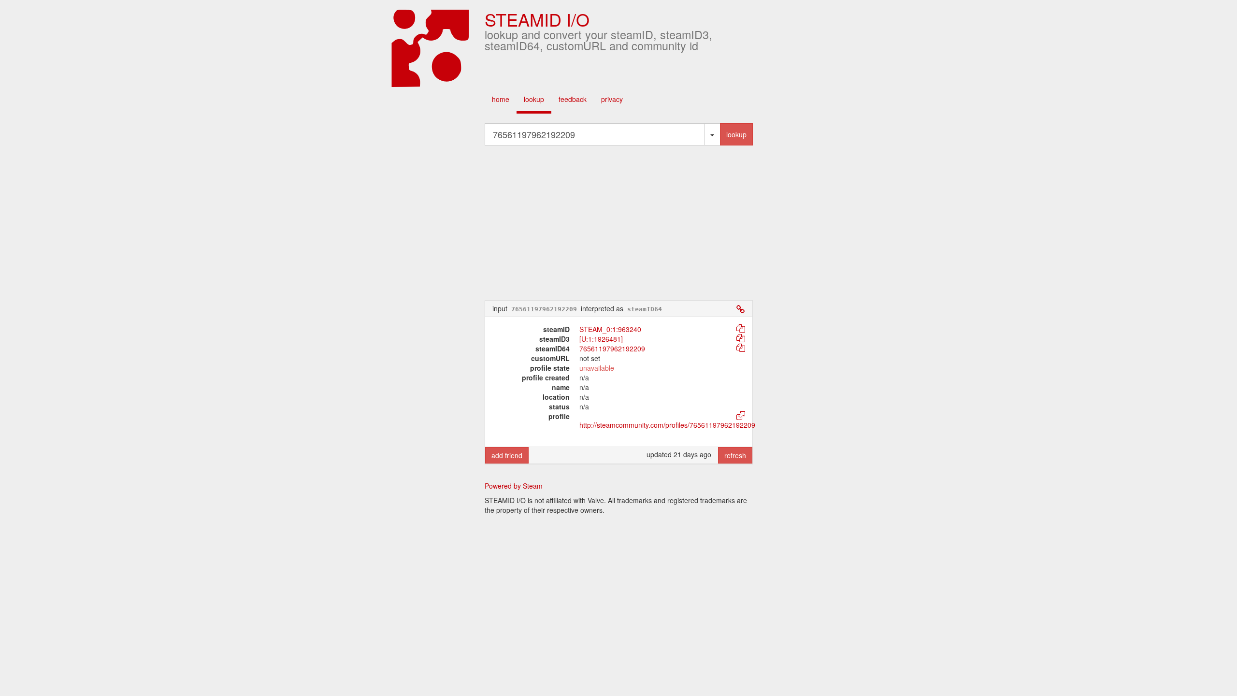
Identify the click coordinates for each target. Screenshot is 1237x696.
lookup (534, 99)
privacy (612, 99)
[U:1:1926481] (601, 339)
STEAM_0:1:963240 (610, 329)
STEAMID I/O (537, 19)
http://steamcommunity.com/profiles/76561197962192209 (667, 425)
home (500, 99)
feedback (573, 99)
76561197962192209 (612, 348)
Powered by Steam (514, 486)
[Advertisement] (618, 222)
